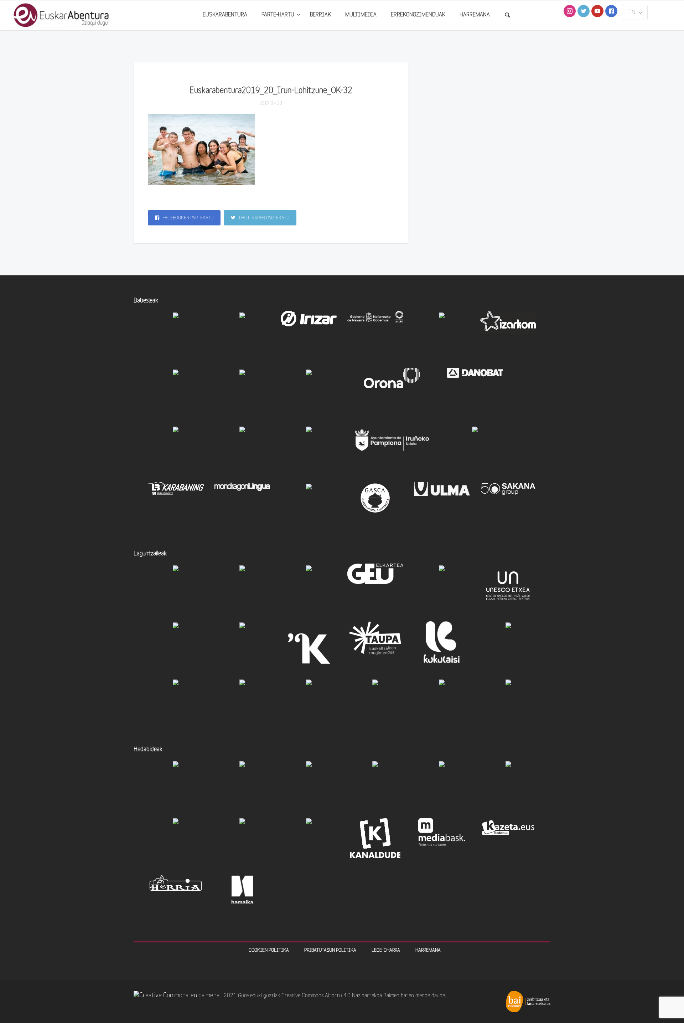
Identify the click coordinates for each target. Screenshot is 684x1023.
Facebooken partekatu (187, 218)
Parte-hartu (278, 15)
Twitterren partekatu (263, 218)
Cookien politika (269, 950)
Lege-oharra (386, 950)
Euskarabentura (225, 15)
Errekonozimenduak (418, 15)
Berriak (320, 15)
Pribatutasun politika (330, 950)
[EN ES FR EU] (635, 12)
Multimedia (361, 15)
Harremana (475, 15)
